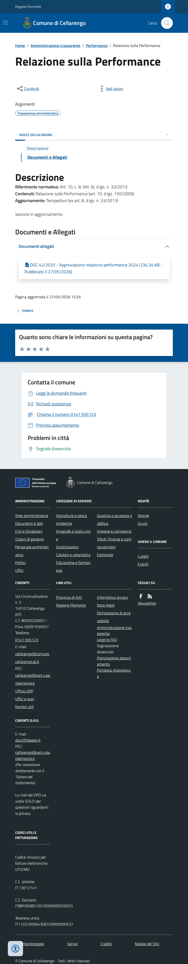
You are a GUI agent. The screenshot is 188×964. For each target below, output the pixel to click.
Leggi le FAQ (107, 640)
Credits (106, 944)
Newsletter (147, 603)
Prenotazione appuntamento (114, 661)
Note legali (106, 605)
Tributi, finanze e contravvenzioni (114, 543)
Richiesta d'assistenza (114, 673)
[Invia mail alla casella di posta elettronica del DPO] (28, 740)
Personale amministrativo (32, 551)
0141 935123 (26, 640)
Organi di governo (29, 539)
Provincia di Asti (69, 597)
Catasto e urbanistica (73, 555)
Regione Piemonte (28, 6)
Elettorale (105, 555)
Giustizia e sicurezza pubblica (114, 519)
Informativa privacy (112, 597)
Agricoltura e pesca (71, 515)
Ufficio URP (24, 691)
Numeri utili (24, 707)
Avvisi (142, 523)
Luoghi (143, 556)
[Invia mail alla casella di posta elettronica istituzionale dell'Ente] (32, 658)
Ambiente (64, 523)
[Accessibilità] (15, 949)
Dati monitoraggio (29, 944)
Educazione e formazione (73, 566)
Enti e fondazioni (28, 531)
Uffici (19, 570)
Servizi (72, 944)
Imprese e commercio (114, 531)
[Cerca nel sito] (165, 23)
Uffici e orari (24, 699)
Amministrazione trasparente (55, 45)
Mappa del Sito (147, 944)
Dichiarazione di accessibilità (113, 617)
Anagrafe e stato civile (73, 535)
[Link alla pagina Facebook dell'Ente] (141, 596)
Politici (20, 562)
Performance (96, 45)
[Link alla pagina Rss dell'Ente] (150, 596)
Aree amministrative (31, 515)
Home (20, 45)
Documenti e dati (29, 523)
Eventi (143, 564)
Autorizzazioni (67, 547)
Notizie (143, 515)
